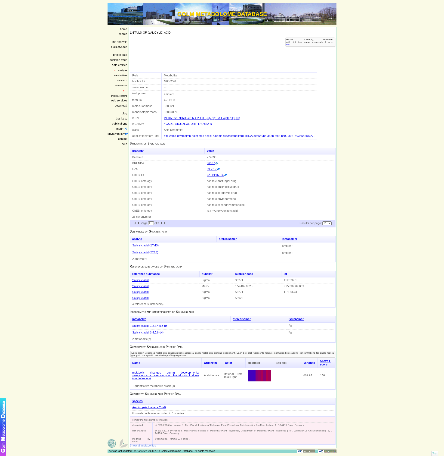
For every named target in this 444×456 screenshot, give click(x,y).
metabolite (139, 319)
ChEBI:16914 (215, 175)
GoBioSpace (119, 47)
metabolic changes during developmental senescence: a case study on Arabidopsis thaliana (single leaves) (165, 375)
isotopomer (289, 239)
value (210, 151)
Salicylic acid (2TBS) (145, 252)
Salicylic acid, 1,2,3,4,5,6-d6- (150, 325)
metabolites (120, 75)
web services (119, 100)
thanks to (121, 118)
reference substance (146, 274)
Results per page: (310, 223)
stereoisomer (228, 239)
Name (136, 363)
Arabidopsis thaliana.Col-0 (149, 407)
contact (122, 139)
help (124, 144)
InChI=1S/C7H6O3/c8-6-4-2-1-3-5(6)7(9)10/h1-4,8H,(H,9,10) (202, 118)
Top (434, 453)
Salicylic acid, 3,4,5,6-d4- (148, 332)
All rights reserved (205, 451)
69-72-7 (212, 169)
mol (288, 44)
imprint (120, 128)
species (137, 401)
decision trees (118, 60)
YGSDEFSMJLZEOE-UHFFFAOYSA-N (188, 124)
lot (285, 274)
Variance (309, 363)
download (121, 105)
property (138, 151)
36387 (211, 163)
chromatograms (119, 95)
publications (119, 123)
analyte (137, 239)
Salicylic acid (140, 280)
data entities (119, 65)
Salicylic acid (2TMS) (145, 245)
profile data (120, 55)
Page (144, 223)
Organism (210, 363)
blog (124, 113)
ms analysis (119, 42)
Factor (228, 363)
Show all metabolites (143, 445)
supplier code (244, 274)
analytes (122, 70)
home (123, 29)
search (123, 34)
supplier (207, 274)
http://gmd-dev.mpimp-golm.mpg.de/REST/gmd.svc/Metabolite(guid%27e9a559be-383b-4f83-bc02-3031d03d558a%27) (239, 136)
